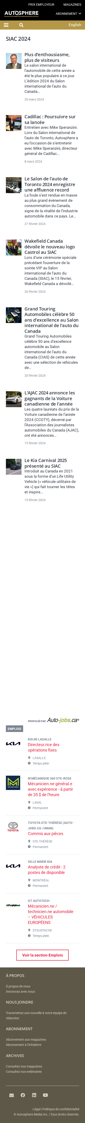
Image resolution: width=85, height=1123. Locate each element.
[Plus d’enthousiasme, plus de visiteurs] (14, 61)
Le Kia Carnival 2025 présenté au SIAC (45, 463)
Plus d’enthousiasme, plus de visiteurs (47, 57)
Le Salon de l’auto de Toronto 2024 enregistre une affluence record (49, 184)
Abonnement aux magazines (26, 1040)
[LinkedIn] (34, 1095)
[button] (80, 13)
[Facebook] (23, 1095)
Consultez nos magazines (24, 1066)
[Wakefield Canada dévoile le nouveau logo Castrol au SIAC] (14, 247)
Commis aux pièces (45, 833)
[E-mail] (11, 1095)
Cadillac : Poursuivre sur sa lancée (50, 119)
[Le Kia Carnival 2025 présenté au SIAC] (14, 467)
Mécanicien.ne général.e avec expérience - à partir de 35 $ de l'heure (50, 789)
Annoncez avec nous (20, 992)
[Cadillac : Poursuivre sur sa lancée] (14, 123)
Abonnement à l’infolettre (23, 1045)
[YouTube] (45, 1095)
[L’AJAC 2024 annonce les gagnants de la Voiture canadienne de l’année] (14, 399)
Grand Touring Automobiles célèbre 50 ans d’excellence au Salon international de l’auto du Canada (51, 319)
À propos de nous (18, 986)
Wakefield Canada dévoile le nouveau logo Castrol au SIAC (49, 246)
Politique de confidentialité (60, 1109)
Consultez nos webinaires (24, 1072)
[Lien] (42, 721)
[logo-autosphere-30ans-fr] (21, 14)
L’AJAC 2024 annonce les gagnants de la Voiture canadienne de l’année (49, 398)
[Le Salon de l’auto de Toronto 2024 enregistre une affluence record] (14, 185)
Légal (36, 1109)
